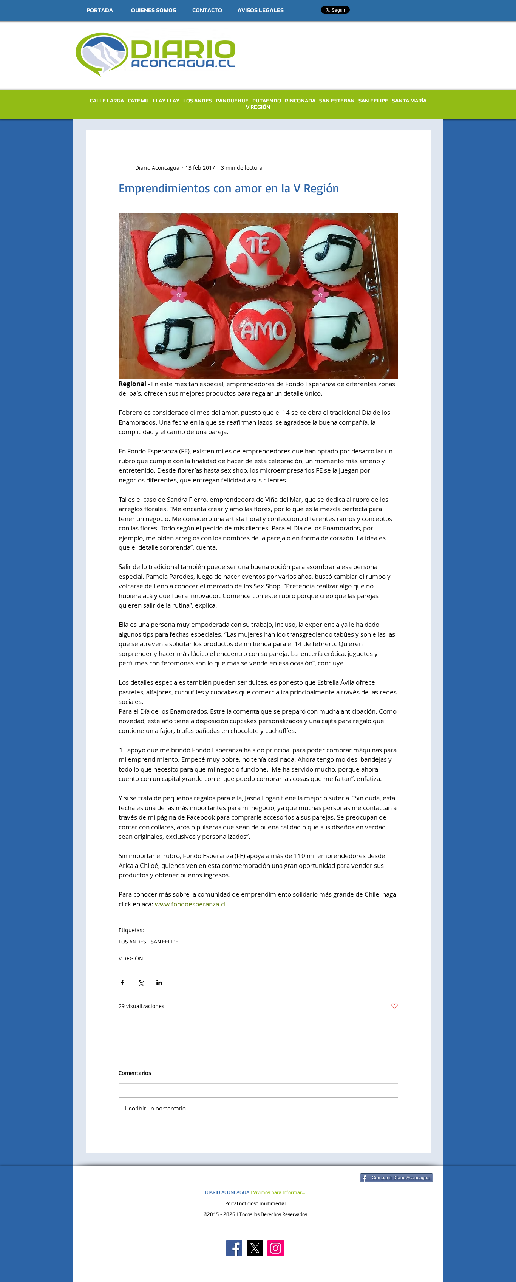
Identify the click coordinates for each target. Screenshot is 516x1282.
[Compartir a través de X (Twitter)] (140, 982)
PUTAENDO (266, 100)
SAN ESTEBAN (337, 100)
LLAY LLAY (166, 100)
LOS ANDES (197, 100)
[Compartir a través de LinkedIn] (159, 982)
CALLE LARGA (107, 100)
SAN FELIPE (373, 100)
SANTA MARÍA (409, 100)
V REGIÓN (258, 107)
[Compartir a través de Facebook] (122, 982)
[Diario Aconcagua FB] (234, 1248)
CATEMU (138, 100)
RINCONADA (300, 100)
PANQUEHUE (232, 100)
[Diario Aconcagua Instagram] (275, 1248)
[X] (255, 1248)
